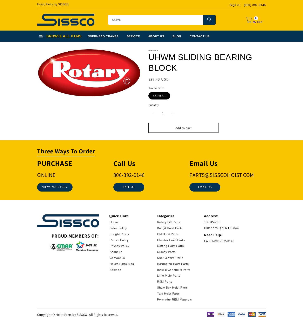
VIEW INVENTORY (54, 187)
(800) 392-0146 (255, 5)
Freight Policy (119, 234)
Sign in (235, 5)
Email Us (205, 187)
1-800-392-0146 (222, 241)
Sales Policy (118, 228)
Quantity (153, 105)
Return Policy (119, 240)
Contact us (117, 257)
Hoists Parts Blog (122, 263)
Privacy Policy (119, 245)
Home (114, 222)
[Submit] (209, 20)
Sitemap (115, 269)
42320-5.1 (159, 96)
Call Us (129, 187)
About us (116, 251)
